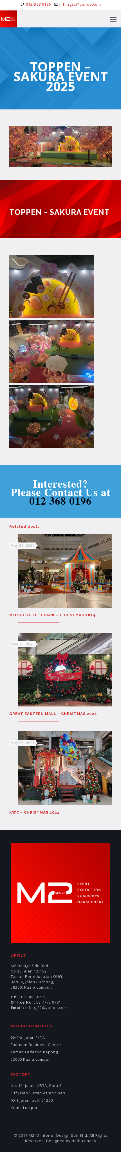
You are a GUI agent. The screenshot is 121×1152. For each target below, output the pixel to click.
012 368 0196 (60, 500)
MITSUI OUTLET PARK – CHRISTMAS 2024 (52, 615)
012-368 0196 (38, 4)
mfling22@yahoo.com (80, 4)
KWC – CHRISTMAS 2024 (34, 812)
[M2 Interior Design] (8, 18)
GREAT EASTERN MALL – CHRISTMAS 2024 (53, 714)
